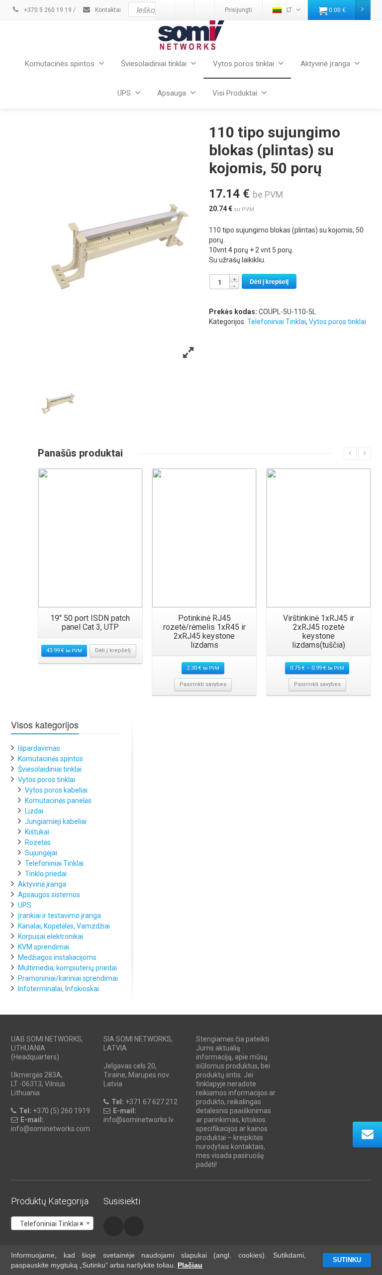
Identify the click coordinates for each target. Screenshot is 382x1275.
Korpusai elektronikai (50, 936)
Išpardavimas (39, 748)
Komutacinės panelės (58, 801)
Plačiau (190, 1265)
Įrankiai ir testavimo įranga (59, 916)
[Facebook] (113, 1226)
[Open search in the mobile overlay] (215, 9)
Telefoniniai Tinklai (276, 322)
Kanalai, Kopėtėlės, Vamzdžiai (64, 926)
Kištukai (37, 832)
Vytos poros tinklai (243, 63)
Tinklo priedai (46, 874)
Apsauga (171, 93)
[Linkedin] (134, 1226)
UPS (124, 93)
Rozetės (38, 842)
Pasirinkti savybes (203, 684)
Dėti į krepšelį (269, 281)
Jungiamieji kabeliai (56, 821)
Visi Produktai (234, 93)
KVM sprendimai (43, 947)
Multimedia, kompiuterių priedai (67, 968)
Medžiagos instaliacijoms (57, 957)
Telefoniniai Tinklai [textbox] (49, 1224)
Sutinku (347, 1260)
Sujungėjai (41, 853)
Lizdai (34, 811)
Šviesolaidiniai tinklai (154, 63)
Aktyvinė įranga (325, 63)
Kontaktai (107, 9)
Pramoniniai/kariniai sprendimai (68, 978)
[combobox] (52, 1223)
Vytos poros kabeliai (56, 790)
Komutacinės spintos (60, 63)
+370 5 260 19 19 (47, 9)
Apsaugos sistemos (49, 895)
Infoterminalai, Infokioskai (58, 989)
